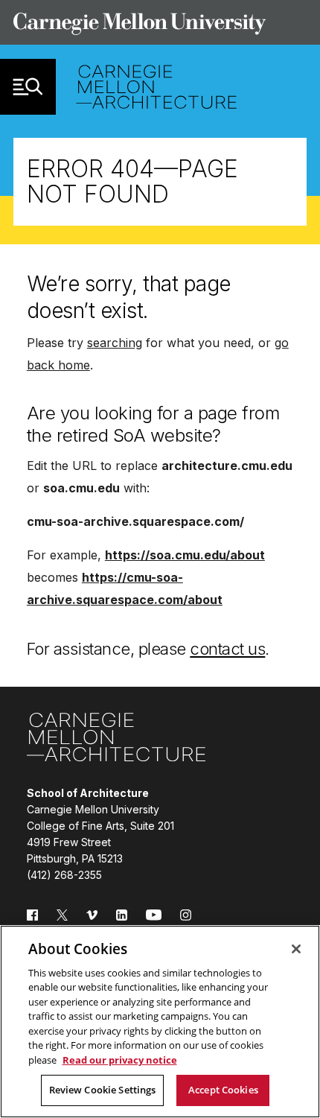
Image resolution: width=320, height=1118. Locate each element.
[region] (160, 1021)
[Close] (296, 949)
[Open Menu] (28, 87)
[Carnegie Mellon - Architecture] (116, 739)
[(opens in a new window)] (32, 923)
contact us (227, 648)
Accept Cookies (223, 1089)
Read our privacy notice (120, 1060)
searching (114, 342)
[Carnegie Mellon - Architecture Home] (156, 87)
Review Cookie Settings (102, 1089)
